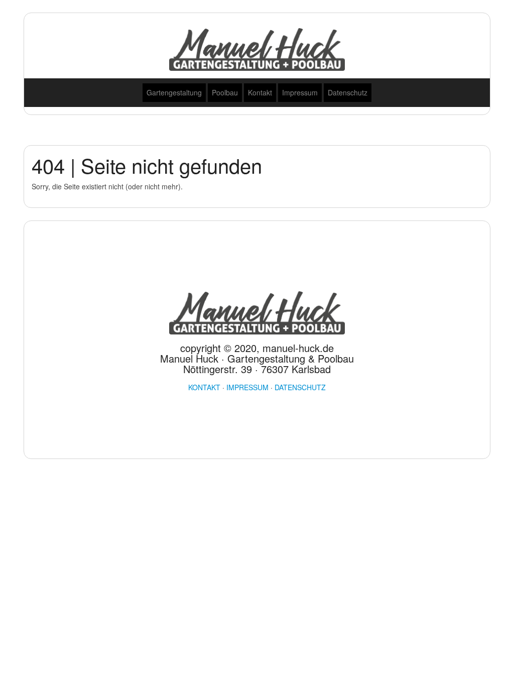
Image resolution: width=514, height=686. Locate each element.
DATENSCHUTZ (300, 387)
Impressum (300, 92)
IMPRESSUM (247, 387)
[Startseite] (257, 48)
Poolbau (225, 92)
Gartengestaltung (174, 92)
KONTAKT (204, 387)
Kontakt (260, 92)
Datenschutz (347, 92)
